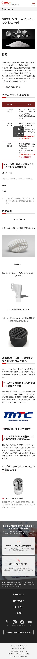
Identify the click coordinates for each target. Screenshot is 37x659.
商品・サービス (22, 582)
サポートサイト (18, 607)
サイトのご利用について (19, 648)
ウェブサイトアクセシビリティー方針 (19, 654)
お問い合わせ (13, 646)
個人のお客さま (18, 601)
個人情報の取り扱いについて (19, 651)
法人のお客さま (7, 9)
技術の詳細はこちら (13, 87)
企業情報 (18, 613)
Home (3, 582)
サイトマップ (23, 646)
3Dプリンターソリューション (23, 584)
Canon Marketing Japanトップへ (18, 632)
